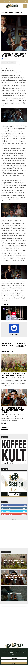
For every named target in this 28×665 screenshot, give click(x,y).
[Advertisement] (14, 534)
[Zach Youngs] (2, 59)
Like (25, 505)
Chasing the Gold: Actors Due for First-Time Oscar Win (21, 345)
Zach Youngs (7, 59)
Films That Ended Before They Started (7, 344)
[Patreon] (12, 1)
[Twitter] (4, 1)
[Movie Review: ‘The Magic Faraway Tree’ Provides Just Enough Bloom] (14, 363)
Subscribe (23, 514)
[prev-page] (2, 423)
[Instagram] (7, 1)
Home (2, 12)
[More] (17, 62)
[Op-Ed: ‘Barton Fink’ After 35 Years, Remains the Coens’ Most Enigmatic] (14, 397)
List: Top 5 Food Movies (14, 593)
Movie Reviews (9, 12)
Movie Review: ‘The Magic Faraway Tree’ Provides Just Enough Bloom (13, 374)
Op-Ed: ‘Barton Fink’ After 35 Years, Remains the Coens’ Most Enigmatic (12, 410)
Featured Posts (5, 377)
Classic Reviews (18, 12)
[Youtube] (9, 1)
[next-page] (5, 423)
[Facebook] (2, 1)
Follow (24, 508)
